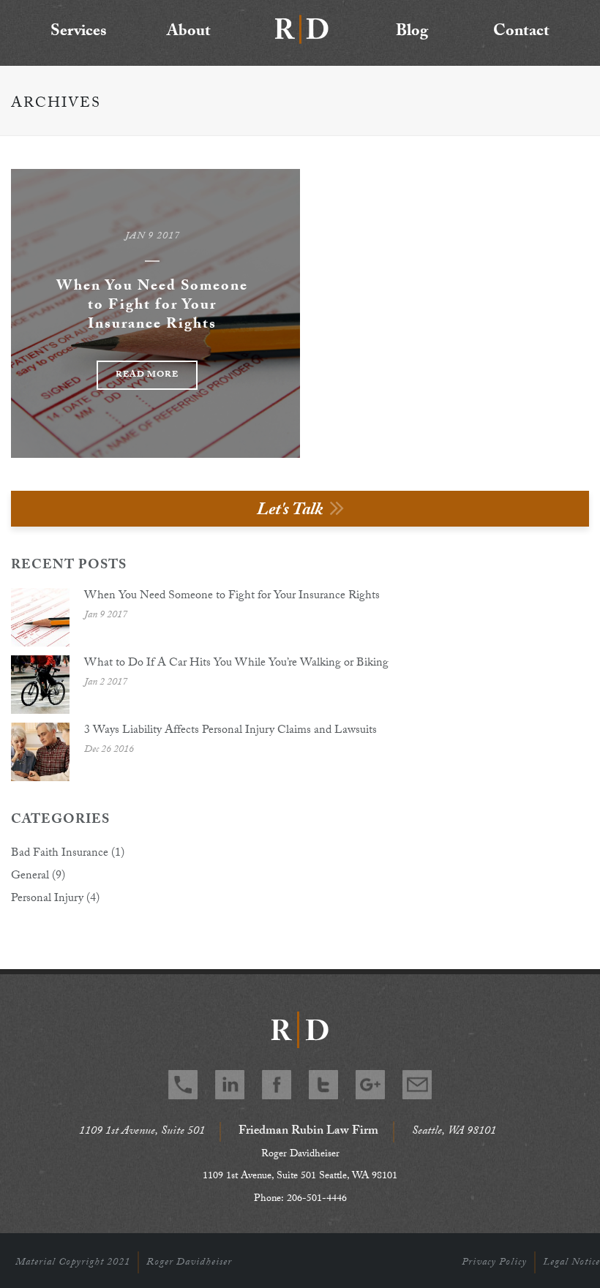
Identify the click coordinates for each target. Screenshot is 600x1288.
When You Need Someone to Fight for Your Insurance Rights (152, 306)
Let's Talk (290, 512)
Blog (412, 32)
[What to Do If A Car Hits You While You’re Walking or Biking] (40, 684)
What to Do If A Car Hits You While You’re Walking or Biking (236, 664)
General (30, 877)
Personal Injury (47, 899)
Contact (521, 32)
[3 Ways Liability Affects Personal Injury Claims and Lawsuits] (40, 752)
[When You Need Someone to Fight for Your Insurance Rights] (40, 617)
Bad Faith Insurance (59, 854)
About (189, 32)
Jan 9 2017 (152, 237)
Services (78, 32)
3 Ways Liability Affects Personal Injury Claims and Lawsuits (230, 731)
